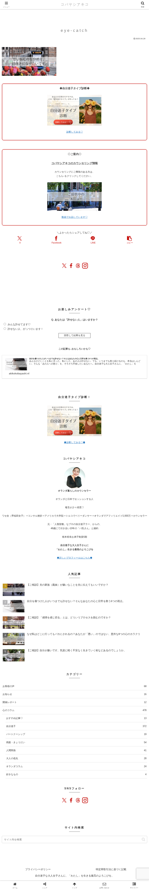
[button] (129, 240)
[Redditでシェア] (80, 767)
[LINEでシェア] (103, 767)
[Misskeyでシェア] (46, 767)
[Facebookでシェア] (58, 767)
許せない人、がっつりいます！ (25, 328)
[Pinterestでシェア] (114, 767)
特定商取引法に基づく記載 (111, 869)
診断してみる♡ (74, 131)
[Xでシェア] (12, 767)
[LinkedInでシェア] (125, 767)
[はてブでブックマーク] (91, 767)
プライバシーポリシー (38, 869)
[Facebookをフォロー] (71, 265)
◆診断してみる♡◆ (74, 442)
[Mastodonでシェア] (24, 767)
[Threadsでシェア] (69, 767)
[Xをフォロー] (64, 265)
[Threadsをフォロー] (78, 265)
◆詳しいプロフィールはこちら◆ (74, 557)
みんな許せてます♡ (19, 324)
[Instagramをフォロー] (85, 265)
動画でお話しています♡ (75, 217)
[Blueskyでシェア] (35, 767)
